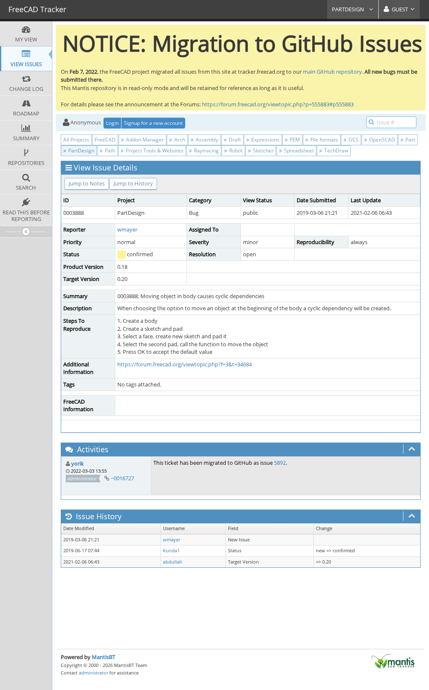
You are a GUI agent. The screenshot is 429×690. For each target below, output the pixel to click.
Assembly (206, 139)
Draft (234, 139)
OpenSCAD (381, 139)
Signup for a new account (153, 122)
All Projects (76, 139)
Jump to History (133, 183)
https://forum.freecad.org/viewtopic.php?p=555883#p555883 (278, 104)
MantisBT (103, 657)
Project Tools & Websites (153, 150)
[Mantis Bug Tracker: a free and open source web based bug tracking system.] (393, 660)
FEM (294, 139)
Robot (235, 150)
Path (109, 150)
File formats (323, 139)
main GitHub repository (332, 71)
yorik (77, 463)
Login (112, 122)
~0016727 (122, 478)
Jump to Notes (87, 183)
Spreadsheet (298, 150)
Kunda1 (171, 551)
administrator (93, 672)
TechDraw (335, 150)
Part (409, 139)
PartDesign (349, 9)
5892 (280, 462)
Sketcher (263, 150)
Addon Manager (144, 139)
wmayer (127, 229)
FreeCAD (105, 139)
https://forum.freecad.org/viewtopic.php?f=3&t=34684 (184, 364)
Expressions (264, 139)
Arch (179, 139)
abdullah (172, 562)
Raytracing (206, 150)
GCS (353, 139)
